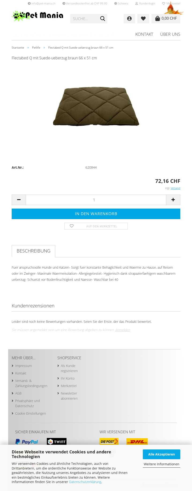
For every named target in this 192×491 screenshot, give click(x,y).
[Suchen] (102, 19)
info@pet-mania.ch (43, 3)
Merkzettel (172, 3)
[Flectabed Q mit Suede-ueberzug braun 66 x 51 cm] (96, 99)
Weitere (107, 35)
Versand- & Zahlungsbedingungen (31, 383)
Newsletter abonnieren (69, 396)
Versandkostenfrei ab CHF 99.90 (86, 3)
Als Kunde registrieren (69, 368)
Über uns (170, 34)
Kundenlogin (146, 3)
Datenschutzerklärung (85, 482)
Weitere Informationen (161, 464)
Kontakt (144, 34)
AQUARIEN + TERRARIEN (71, 35)
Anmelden (122, 329)
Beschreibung (33, 251)
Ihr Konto (67, 378)
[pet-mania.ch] (37, 19)
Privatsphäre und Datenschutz (27, 403)
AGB (18, 393)
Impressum (23, 365)
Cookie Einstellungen (30, 413)
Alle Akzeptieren (161, 454)
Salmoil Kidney (28, 35)
